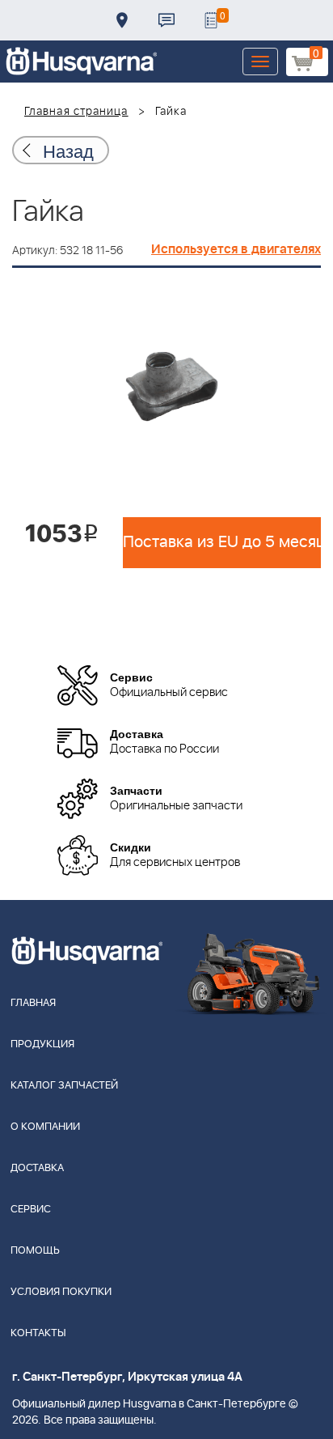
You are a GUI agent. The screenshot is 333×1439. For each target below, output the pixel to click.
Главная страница (76, 112)
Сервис (31, 1209)
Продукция (42, 1044)
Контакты (166, 20)
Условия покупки (61, 1292)
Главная (33, 1003)
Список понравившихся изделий (211, 20)
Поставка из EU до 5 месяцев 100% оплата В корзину (222, 542)
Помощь (35, 1251)
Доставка (122, 20)
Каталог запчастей (64, 1085)
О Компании (45, 1127)
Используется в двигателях (236, 249)
